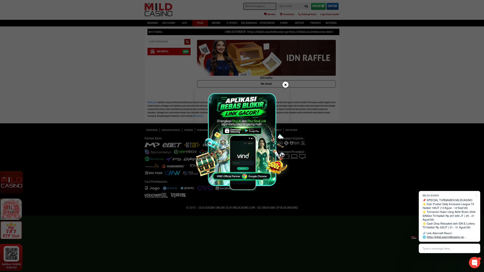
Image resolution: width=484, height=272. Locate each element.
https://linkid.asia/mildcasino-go (445, 237)
